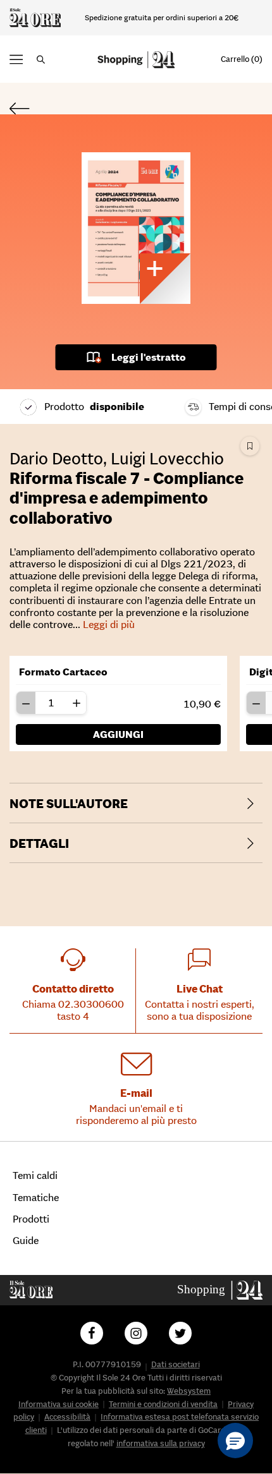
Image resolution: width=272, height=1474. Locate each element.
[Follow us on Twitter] (180, 1333)
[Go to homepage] (220, 1289)
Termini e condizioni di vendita (163, 1404)
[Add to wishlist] (249, 446)
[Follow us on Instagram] (136, 1333)
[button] (16, 59)
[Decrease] (25, 703)
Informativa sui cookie (58, 1404)
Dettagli (39, 843)
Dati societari (175, 1364)
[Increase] (76, 703)
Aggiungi (118, 734)
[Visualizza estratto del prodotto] (165, 278)
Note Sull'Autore (68, 803)
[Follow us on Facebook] (91, 1333)
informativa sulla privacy (160, 1443)
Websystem (189, 1391)
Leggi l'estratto (148, 357)
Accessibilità (67, 1416)
